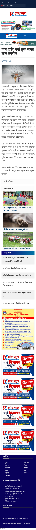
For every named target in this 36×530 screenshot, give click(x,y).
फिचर (6, 470)
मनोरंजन (7, 475)
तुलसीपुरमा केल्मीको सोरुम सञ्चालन (15, 268)
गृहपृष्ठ (6, 463)
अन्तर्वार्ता (7, 468)
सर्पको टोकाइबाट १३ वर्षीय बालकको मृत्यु (16, 275)
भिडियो (7, 473)
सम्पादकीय (27, 463)
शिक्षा (25, 465)
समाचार (7, 465)
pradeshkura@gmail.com (16, 491)
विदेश (25, 473)
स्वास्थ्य (26, 468)
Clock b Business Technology (20, 523)
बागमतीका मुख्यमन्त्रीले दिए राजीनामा (15, 303)
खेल (25, 470)
